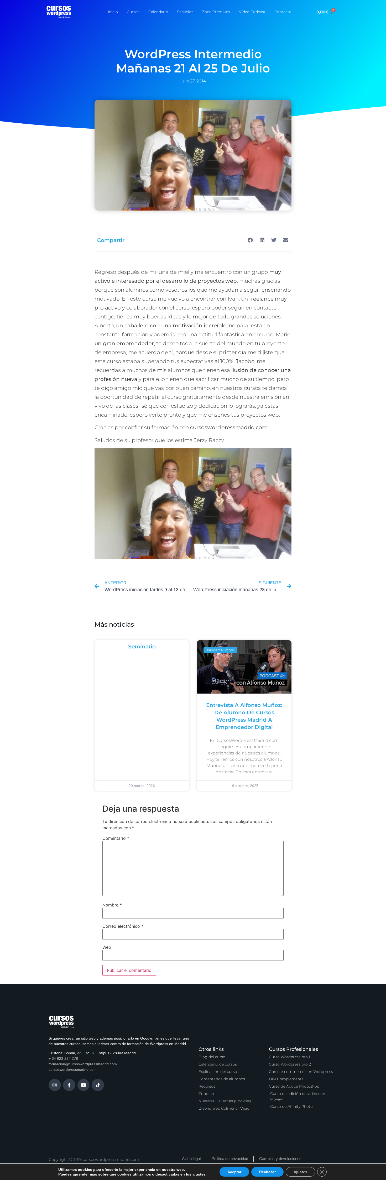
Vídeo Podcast (252, 11)
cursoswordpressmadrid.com (73, 1069)
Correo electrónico (122, 926)
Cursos (133, 11)
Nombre (112, 905)
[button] (250, 240)
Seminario (142, 646)
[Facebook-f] (69, 1085)
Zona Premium (216, 11)
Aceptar (229, 1171)
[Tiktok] (98, 1085)
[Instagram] (55, 1085)
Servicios (185, 11)
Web (106, 947)
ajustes (196, 1174)
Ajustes (294, 1171)
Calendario (158, 11)
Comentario (115, 838)
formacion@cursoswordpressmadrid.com (83, 1064)
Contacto (282, 11)
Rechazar (262, 1171)
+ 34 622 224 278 (63, 1058)
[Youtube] (83, 1085)
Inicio (113, 11)
